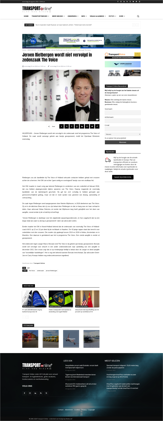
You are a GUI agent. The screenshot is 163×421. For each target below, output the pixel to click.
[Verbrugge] (51, 339)
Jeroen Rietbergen (51, 270)
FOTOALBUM (28, 325)
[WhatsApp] (77, 126)
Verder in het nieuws (43, 50)
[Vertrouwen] (91, 339)
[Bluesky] (133, 1)
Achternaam (109, 117)
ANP (28, 268)
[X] (130, 1)
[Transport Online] (40, 9)
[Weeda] (30, 339)
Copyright (91, 410)
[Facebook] (118, 1)
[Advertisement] (60, 159)
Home (24, 50)
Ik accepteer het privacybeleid (115, 138)
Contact (61, 410)
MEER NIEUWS (32, 50)
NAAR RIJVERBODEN (122, 177)
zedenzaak (40, 270)
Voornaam (108, 109)
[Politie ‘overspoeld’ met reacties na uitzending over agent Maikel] (61, 298)
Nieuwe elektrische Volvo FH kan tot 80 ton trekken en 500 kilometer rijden (63, 25)
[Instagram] (121, 1)
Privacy (84, 410)
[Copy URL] (97, 126)
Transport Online (39, 263)
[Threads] (139, 1)
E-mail (107, 125)
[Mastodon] (136, 1)
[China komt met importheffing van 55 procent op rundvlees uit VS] (87, 298)
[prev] (133, 25)
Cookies (77, 410)
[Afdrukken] (92, 126)
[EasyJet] (71, 339)
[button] (138, 16)
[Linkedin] (124, 1)
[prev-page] (23, 317)
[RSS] (127, 1)
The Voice (32, 270)
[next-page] (27, 317)
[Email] (87, 126)
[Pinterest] (72, 126)
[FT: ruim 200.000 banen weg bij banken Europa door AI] (34, 298)
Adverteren (69, 410)
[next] (137, 25)
